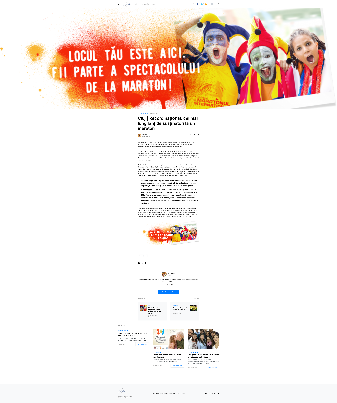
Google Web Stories (174, 393)
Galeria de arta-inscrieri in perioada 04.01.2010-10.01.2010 (132, 334)
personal (175, 305)
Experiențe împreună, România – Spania (180, 309)
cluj (147, 255)
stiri (149, 305)
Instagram (165, 281)
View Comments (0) (167, 292)
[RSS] (206, 4)
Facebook (172, 281)
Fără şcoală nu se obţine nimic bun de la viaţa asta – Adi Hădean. (203, 356)
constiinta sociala (143, 113)
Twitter (196, 279)
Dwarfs (131, 396)
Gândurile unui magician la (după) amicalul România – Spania (154, 310)
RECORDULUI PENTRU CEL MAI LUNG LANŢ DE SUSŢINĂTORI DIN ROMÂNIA (169, 173)
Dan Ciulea (144, 134)
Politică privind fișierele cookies (160, 393)
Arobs (140, 255)
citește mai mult (142, 344)
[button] (118, 4)
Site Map (183, 393)
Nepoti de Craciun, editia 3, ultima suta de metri (167, 356)
